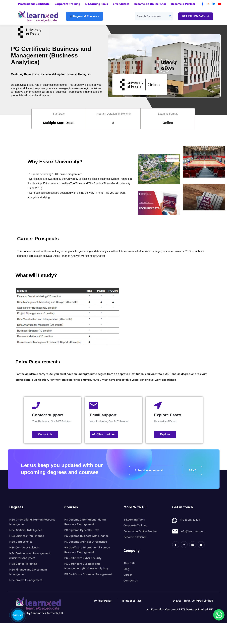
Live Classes (121, 3)
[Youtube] (219, 4)
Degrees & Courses (85, 16)
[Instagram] (208, 4)
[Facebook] (175, 544)
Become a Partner (183, 3)
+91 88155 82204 (189, 519)
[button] (164, 65)
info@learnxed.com (192, 531)
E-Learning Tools (96, 3)
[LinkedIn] (192, 544)
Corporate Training (67, 3)
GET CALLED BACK (194, 16)
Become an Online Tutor (150, 3)
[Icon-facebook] (202, 4)
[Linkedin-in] (214, 4)
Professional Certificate (34, 3)
